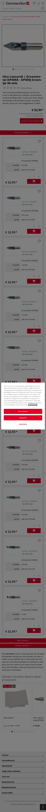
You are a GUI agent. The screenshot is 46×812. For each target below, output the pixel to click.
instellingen (23, 424)
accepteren (23, 418)
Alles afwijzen (23, 411)
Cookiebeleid (32, 405)
